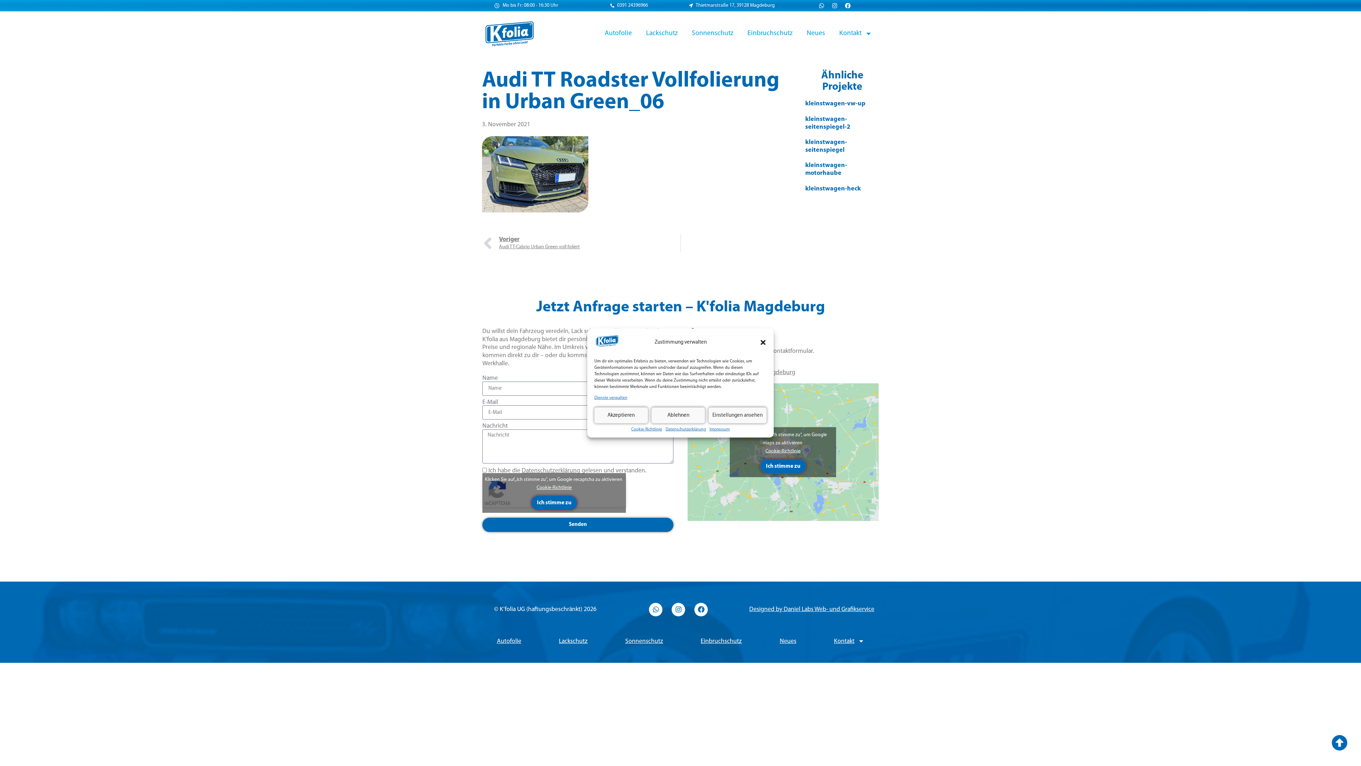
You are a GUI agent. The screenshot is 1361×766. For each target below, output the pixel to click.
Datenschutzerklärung (686, 429)
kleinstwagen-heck (833, 189)
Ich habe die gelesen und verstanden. (567, 471)
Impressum (720, 429)
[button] (763, 342)
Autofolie (618, 33)
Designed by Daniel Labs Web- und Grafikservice (811, 609)
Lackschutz (662, 33)
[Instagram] (834, 5)
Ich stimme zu (554, 503)
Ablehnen (678, 415)
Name (490, 378)
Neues (816, 33)
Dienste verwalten (610, 398)
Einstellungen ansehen (737, 415)
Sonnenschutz (712, 33)
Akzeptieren (621, 415)
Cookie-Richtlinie (646, 429)
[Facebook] (847, 5)
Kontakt (850, 33)
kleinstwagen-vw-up (835, 104)
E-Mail (490, 402)
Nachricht (495, 426)
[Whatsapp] (821, 5)
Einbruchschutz (769, 33)
